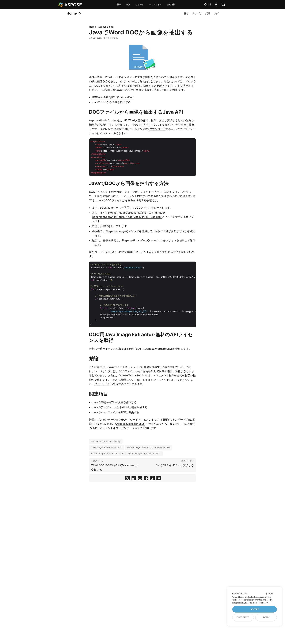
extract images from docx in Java (144, 453)
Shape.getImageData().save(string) (143, 240)
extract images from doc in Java (107, 453)
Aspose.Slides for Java (130, 423)
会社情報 (171, 4)
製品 (119, 4)
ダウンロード (157, 129)
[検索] (223, 4)
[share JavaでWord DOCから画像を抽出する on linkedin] (134, 479)
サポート (140, 4)
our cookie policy (261, 603)
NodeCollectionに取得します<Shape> (142, 212)
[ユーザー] (216, 4)
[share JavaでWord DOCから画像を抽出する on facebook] (146, 479)
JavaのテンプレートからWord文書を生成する (119, 407)
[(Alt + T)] (79, 13)
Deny (266, 617)
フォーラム (101, 384)
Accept (254, 609)
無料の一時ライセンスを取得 (106, 348)
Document (106, 207)
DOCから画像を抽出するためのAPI (113, 97)
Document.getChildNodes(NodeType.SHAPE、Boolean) (127, 216)
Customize (243, 617)
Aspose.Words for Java (103, 120)
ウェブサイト (155, 4)
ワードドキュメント (142, 419)
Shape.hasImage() (116, 231)
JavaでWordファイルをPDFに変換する (115, 412)
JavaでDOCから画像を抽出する (111, 102)
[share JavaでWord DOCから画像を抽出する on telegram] (158, 479)
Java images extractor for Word (106, 447)
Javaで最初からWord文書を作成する (114, 402)
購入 (128, 4)
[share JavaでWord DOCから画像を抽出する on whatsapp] (152, 479)
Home (71, 13)
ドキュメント (150, 379)
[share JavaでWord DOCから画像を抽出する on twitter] (127, 479)
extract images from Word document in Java (148, 447)
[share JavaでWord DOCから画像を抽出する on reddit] (140, 479)
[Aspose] (70, 4)
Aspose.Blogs (105, 26)
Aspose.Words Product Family (105, 441)
